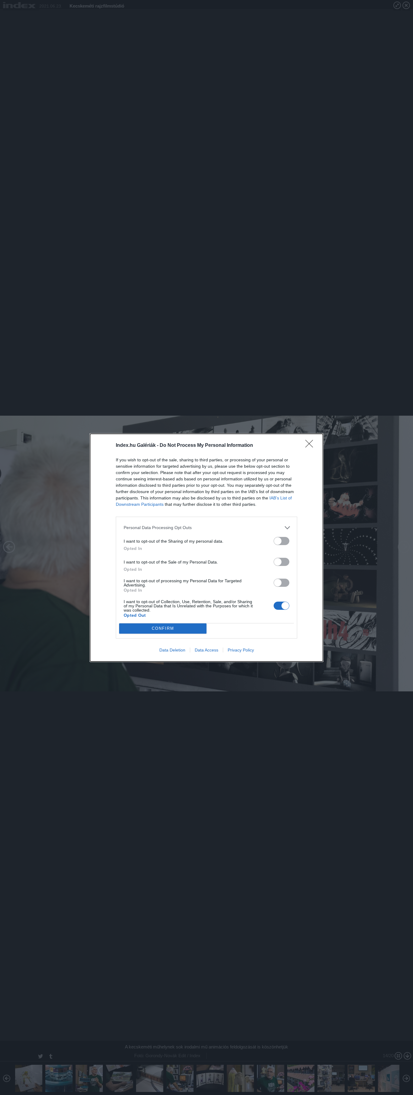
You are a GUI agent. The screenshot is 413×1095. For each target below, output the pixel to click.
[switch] (281, 541)
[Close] (311, 445)
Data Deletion (172, 650)
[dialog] (206, 547)
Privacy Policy (241, 650)
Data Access (206, 650)
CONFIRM (163, 628)
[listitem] (206, 528)
